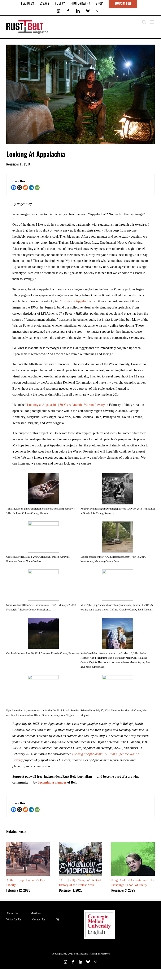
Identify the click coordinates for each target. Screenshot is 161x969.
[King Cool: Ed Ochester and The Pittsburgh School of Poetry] (133, 844)
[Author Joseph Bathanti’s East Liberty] (28, 844)
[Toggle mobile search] (144, 22)
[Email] (37, 187)
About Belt (12, 913)
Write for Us (13, 919)
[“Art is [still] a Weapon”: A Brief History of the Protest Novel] (80, 844)
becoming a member (52, 782)
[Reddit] (25, 187)
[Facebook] (13, 187)
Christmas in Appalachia (74, 301)
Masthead (36, 913)
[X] (19, 187)
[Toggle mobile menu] (152, 22)
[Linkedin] (31, 187)
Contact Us (38, 919)
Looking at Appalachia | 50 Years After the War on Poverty (66, 404)
